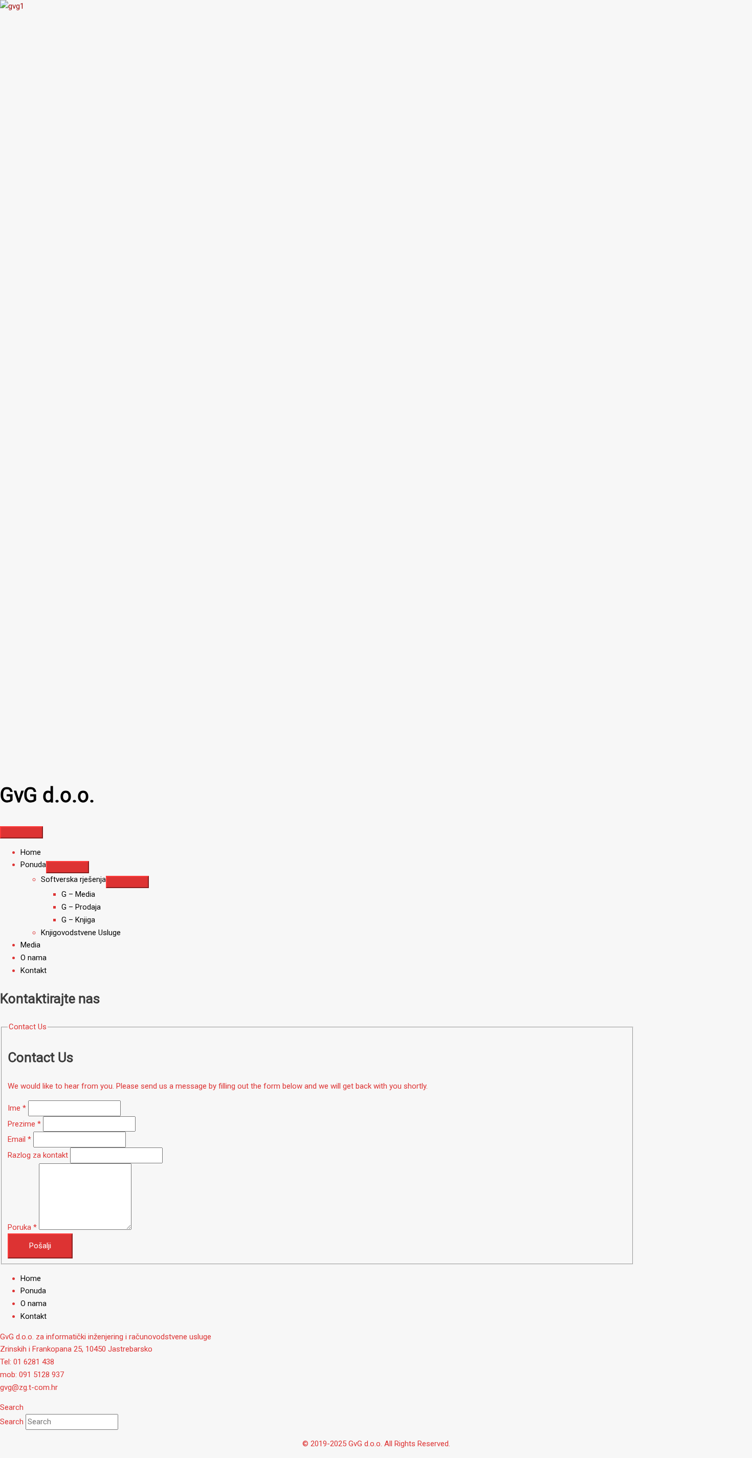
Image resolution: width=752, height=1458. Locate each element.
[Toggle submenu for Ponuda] (67, 867)
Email (19, 1139)
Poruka (22, 1227)
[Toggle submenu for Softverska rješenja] (127, 882)
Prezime (24, 1124)
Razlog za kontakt (39, 1155)
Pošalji (40, 1245)
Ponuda (33, 1290)
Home (30, 1278)
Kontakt (33, 1316)
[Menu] (21, 832)
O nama (33, 1303)
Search (13, 1421)
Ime (17, 1108)
